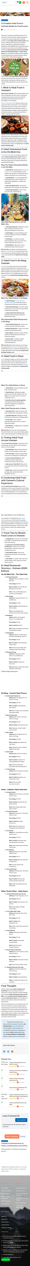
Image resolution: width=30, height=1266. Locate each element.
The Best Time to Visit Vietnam (21, 1199)
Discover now (12, 35)
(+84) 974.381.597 (8, 1254)
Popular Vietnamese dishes (8, 103)
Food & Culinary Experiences (5, 1197)
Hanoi (2, 359)
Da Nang (3, 266)
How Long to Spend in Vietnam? (22, 1194)
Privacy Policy (5, 1222)
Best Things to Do (20, 1203)
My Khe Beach (14, 347)
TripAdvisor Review (6, 1227)
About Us (3, 1216)
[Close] (23, 2)
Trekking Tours (5, 1203)
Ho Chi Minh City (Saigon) (8, 155)
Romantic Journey (6, 1201)
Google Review (5, 1224)
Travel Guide (4, 1188)
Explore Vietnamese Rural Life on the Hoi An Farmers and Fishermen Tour (18, 1096)
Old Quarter (25, 364)
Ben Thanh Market (9, 251)
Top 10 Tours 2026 (6, 1190)
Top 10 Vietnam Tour (21, 1188)
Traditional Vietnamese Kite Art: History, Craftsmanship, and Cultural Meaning (14, 1145)
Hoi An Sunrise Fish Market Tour (18, 1087)
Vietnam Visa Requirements (19, 1206)
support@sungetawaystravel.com (12, 1257)
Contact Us (4, 1219)
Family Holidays (5, 1193)
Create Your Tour (20, 1190)
